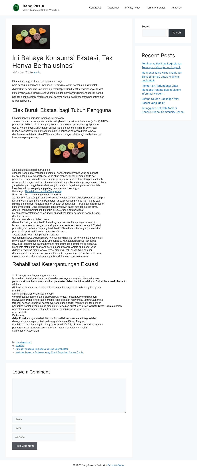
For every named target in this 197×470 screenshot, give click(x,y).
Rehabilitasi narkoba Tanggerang (43, 191)
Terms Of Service (156, 7)
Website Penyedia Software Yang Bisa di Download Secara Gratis (49, 352)
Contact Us (95, 7)
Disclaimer (113, 7)
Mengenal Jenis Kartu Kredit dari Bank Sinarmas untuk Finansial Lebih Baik (162, 76)
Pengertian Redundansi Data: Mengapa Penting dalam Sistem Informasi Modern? (161, 89)
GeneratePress (116, 465)
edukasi (20, 345)
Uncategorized (23, 342)
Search (146, 26)
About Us (177, 7)
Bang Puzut (33, 6)
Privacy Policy (132, 7)
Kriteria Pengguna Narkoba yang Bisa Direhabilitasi (42, 349)
